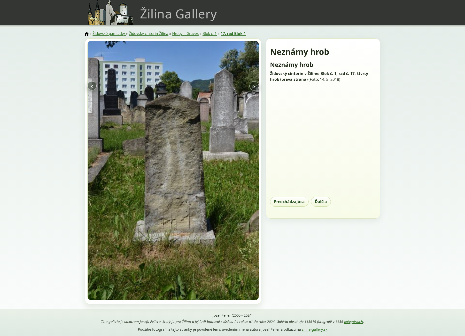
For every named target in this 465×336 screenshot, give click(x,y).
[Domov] (87, 34)
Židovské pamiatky (109, 33)
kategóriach (353, 321)
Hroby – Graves (185, 33)
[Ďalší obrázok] (233, 171)
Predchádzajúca (289, 201)
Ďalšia (321, 201)
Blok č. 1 (209, 33)
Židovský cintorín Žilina (148, 33)
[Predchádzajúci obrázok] (113, 171)
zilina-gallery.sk (314, 329)
